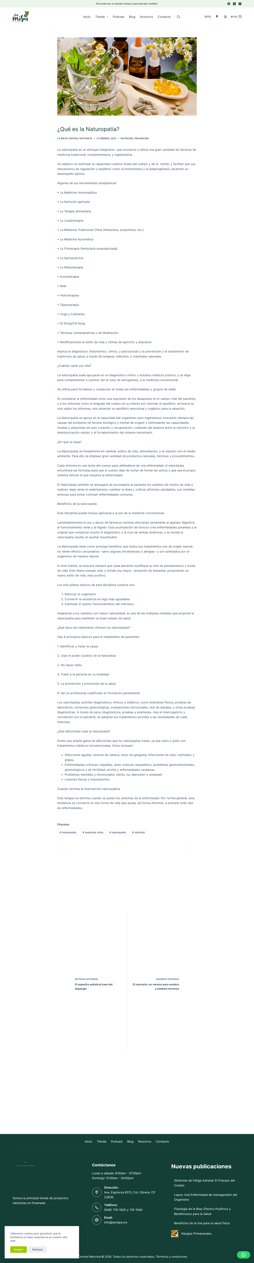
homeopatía (68, 832)
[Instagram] (240, 3)
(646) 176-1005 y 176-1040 (123, 1210)
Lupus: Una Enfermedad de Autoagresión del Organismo (205, 1197)
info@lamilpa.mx (115, 1222)
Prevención (141, 138)
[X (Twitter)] (234, 3)
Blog (132, 17)
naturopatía (117, 832)
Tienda (100, 17)
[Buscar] (178, 16)
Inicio (87, 17)
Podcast (118, 17)
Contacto (164, 17)
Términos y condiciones (171, 1256)
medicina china (93, 832)
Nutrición (126, 138)
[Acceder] (225, 16)
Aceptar (18, 1249)
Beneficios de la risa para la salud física (202, 1223)
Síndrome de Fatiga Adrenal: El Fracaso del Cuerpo (204, 1183)
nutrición (138, 832)
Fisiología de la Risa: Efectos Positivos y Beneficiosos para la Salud (202, 1211)
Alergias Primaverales (196, 1233)
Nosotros (146, 17)
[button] (243, 1255)
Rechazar (37, 1249)
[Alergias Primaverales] (174, 1233)
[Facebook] (228, 3)
